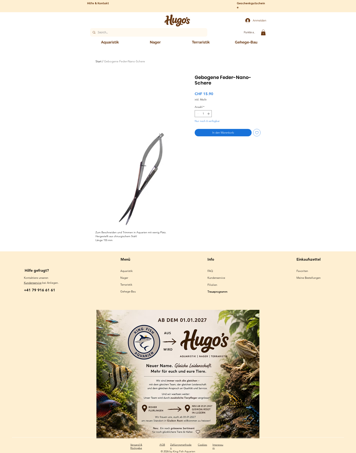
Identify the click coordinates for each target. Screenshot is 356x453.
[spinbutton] (203, 113)
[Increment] (209, 113)
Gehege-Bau (128, 291)
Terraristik (126, 284)
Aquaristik (126, 271)
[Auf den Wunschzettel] (257, 133)
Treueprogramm (217, 291)
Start (98, 61)
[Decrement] (197, 113)
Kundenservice (33, 282)
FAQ (210, 271)
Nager (124, 277)
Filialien (212, 285)
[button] (263, 32)
